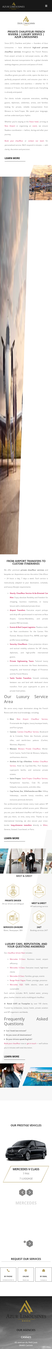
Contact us (43, 1280)
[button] (12, 158)
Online (26, 1276)
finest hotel (33, 121)
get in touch (31, 1043)
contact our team (36, 141)
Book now (26, 1280)
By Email (43, 1276)
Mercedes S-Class (17, 967)
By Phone (8, 1276)
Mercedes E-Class (17, 959)
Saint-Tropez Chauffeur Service (35, 778)
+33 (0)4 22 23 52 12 (8, 1280)
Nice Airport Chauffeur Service (32, 719)
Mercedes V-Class (17, 976)
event (34, 126)
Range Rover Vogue (17, 980)
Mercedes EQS (16, 984)
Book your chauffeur (14, 141)
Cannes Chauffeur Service (28, 732)
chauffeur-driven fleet (16, 953)
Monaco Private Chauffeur (29, 749)
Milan (45, 825)
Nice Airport (10, 126)
